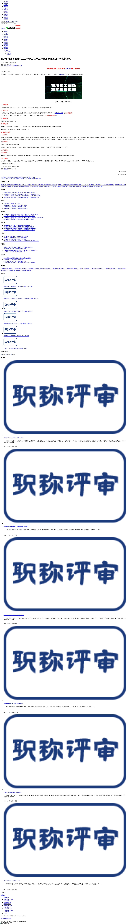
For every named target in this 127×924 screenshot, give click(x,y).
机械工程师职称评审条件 (24, 270)
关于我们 (6, 50)
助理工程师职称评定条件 (72, 269)
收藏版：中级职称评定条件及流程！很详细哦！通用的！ (18, 247)
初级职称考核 (20, 186)
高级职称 (6, 17)
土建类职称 (21, 177)
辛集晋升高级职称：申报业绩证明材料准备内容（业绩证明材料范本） (22, 194)
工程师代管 (27, 177)
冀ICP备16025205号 (6, 918)
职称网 (6, 169)
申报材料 (6, 8)
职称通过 (3, 178)
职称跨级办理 (23, 178)
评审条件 (6, 3)
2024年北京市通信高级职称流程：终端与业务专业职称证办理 (19, 216)
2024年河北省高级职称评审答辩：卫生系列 (15, 239)
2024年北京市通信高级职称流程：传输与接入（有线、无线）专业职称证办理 (24, 217)
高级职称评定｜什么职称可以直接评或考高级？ (16, 208)
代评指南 (6, 5)
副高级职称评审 (59, 113)
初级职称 (6, 14)
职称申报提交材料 (24, 185)
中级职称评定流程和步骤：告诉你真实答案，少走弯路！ (14, 437)
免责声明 (8, 53)
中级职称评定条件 (8, 899)
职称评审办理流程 (43, 185)
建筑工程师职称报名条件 (46, 269)
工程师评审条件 (8, 900)
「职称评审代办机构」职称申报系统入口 (14, 251)
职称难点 (32, 177)
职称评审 (68, 68)
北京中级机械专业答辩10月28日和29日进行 (15, 261)
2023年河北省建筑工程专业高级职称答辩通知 (15, 237)
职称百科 (6, 12)
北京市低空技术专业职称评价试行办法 (14, 259)
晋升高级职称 (70, 186)
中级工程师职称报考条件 (111, 269)
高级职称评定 (99, 186)
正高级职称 (6, 911)
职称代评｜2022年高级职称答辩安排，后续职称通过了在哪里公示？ (21, 241)
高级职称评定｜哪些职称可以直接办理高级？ (15, 205)
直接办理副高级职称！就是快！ (12, 203)
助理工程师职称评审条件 (7, 269)
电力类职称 (3, 177)
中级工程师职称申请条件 (20, 269)
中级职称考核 (42, 186)
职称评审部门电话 (14, 185)
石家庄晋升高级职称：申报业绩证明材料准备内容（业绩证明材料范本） (22, 195)
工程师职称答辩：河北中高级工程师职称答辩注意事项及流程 (19, 262)
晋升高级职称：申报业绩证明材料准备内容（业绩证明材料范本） (21, 192)
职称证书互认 (77, 186)
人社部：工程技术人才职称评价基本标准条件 (12, 880)
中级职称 (6, 15)
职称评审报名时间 (71, 185)
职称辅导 (6, 6)
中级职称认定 (49, 186)
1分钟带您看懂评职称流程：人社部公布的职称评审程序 (13, 703)
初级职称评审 (35, 186)
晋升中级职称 (63, 186)
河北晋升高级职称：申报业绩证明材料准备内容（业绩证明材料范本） (22, 197)
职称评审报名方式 (81, 185)
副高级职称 (6, 897)
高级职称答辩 (15, 178)
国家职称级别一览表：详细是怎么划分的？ (15, 248)
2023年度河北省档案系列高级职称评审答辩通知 (16, 236)
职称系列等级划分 (119, 185)
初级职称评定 (85, 186)
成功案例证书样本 (91, 185)
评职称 (7, 21)
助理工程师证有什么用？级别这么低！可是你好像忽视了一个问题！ (16, 526)
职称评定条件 (7, 907)
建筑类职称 (15, 177)
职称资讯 (6, 11)
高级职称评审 (62, 74)
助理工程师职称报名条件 (98, 269)
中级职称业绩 (30, 178)
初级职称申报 (37, 178)
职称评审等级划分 (109, 185)
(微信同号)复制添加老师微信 (11, 65)
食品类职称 (9, 177)
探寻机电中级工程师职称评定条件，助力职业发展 (12, 792)
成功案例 (6, 19)
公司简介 (8, 51)
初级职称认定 (27, 186)
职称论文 (6, 9)
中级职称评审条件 (8, 910)
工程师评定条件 (8, 908)
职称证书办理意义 (62, 185)
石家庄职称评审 (8, 905)
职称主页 (6, 2)
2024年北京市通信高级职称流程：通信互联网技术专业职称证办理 (21, 214)
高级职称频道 (14, 21)
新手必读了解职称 (5, 185)
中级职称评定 (92, 186)
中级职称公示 (8, 178)
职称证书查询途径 (52, 185)
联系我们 (8, 54)
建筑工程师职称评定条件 (11, 270)
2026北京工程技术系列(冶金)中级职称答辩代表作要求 (17, 258)
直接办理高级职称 (12, 186)
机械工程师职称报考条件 (59, 269)
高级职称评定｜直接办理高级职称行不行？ (15, 206)
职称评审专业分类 (100, 185)
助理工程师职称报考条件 (32, 269)
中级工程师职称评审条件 (85, 269)
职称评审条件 (7, 902)
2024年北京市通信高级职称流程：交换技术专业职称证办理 (19, 219)
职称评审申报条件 (34, 185)
